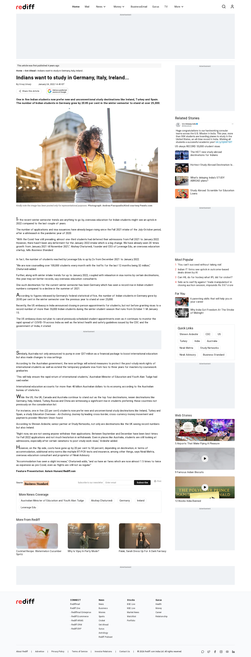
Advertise (39, 651)
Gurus (155, 6)
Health (159, 604)
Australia (212, 341)
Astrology (103, 633)
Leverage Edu (28, 507)
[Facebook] (215, 652)
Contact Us (124, 651)
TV (166, 6)
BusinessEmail (139, 6)
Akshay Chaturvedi (101, 500)
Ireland (141, 500)
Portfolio (131, 620)
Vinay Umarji (25, 84)
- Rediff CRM (76, 624)
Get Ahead (30, 70)
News (99, 6)
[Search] (223, 6)
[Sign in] (232, 6)
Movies (102, 612)
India (197, 341)
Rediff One (75, 608)
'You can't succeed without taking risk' (200, 264)
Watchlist (131, 616)
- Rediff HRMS (76, 620)
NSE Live (131, 608)
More (177, 6)
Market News (133, 612)
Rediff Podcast (106, 637)
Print (159, 481)
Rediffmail (75, 604)
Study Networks (209, 347)
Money (117, 6)
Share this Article (30, 91)
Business (103, 608)
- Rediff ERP (75, 629)
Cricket (102, 620)
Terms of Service (80, 651)
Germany (125, 500)
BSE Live (131, 604)
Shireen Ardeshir (189, 334)
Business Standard (214, 354)
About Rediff (22, 651)
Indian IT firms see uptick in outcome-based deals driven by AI (203, 271)
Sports (102, 616)
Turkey (183, 341)
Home (76, 6)
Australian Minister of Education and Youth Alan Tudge (52, 500)
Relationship (161, 616)
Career (159, 612)
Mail (87, 6)
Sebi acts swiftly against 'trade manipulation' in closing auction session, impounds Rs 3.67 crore (205, 284)
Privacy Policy (57, 651)
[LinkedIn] (233, 652)
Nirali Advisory (188, 354)
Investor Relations (103, 651)
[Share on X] (208, 652)
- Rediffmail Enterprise (80, 612)
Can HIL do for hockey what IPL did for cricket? (205, 277)
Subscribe (142, 482)
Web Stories (183, 415)
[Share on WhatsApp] (202, 652)
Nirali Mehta (186, 347)
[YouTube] (227, 652)
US (219, 334)
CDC (208, 334)
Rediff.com (150, 651)
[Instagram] (221, 652)
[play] (204, 430)
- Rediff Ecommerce (79, 616)
